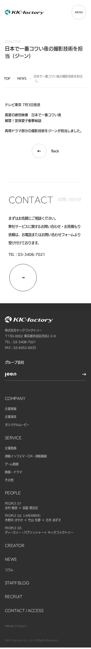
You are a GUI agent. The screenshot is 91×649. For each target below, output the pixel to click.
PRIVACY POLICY (15, 626)
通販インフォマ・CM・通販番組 (26, 456)
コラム (9, 569)
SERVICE (13, 437)
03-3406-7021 (31, 254)
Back (55, 151)
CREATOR (15, 545)
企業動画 (10, 448)
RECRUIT (14, 596)
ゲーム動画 (12, 464)
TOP (7, 78)
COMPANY (15, 398)
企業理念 (10, 416)
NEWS (11, 559)
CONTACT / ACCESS (24, 610)
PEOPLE (13, 493)
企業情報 (10, 409)
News (22, 78)
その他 (9, 480)
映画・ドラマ (13, 472)
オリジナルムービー (17, 424)
